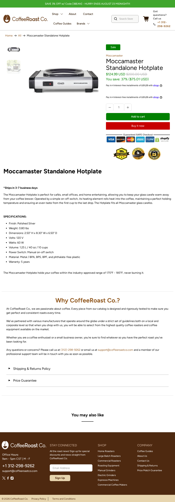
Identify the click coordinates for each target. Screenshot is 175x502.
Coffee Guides (62, 23)
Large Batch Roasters (109, 456)
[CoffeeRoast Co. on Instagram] (12, 478)
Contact (88, 14)
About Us (142, 456)
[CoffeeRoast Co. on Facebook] (8, 478)
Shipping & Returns (147, 465)
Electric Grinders (107, 475)
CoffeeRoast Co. (19, 498)
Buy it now (137, 125)
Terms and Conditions (64, 498)
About (72, 14)
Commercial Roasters (109, 460)
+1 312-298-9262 (164, 24)
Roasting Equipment (108, 465)
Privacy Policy (38, 498)
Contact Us (143, 460)
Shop (55, 14)
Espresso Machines (108, 480)
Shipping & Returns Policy (29, 369)
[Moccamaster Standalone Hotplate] (63, 82)
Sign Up (60, 478)
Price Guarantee (22, 380)
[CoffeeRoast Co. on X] (3, 478)
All (19, 35)
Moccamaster (114, 55)
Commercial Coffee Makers (112, 484)
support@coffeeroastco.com (115, 349)
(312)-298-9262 (70, 349)
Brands (81, 23)
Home (9, 35)
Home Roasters (106, 451)
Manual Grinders (106, 470)
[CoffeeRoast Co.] (25, 19)
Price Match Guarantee (149, 470)
